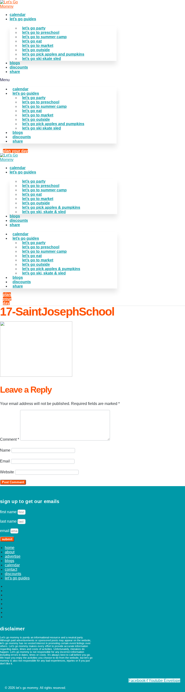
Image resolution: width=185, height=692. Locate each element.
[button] (58, 80)
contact (11, 569)
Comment (9, 439)
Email (5, 461)
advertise (12, 556)
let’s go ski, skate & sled (44, 212)
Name (5, 450)
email (5, 531)
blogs (15, 63)
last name (9, 521)
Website (7, 472)
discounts (19, 67)
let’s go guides (23, 19)
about (9, 552)
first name (9, 512)
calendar (18, 15)
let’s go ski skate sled (41, 59)
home (9, 548)
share (15, 72)
